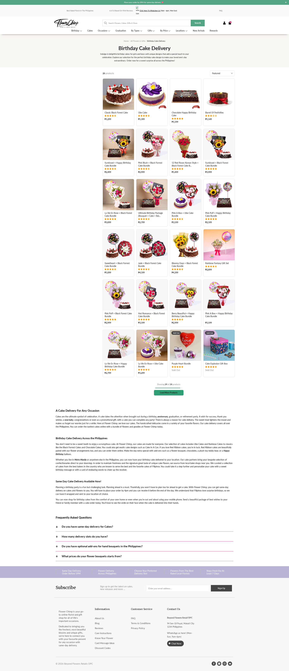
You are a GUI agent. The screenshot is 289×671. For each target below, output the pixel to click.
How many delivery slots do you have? (85, 536)
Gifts (150, 30)
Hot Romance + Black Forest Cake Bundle (151, 315)
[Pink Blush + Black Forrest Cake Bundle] (152, 144)
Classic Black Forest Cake (116, 112)
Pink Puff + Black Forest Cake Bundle (118, 315)
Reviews (99, 628)
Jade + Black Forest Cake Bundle (149, 264)
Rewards (214, 30)
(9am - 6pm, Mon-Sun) (158, 11)
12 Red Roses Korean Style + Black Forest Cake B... (185, 164)
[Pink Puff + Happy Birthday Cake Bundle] (219, 194)
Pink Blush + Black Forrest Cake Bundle (150, 164)
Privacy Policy (138, 628)
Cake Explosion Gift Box (216, 363)
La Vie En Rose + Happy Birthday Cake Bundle (116, 365)
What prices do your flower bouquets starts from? (92, 556)
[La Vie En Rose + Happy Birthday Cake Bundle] (118, 345)
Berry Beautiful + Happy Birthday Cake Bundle (183, 315)
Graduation (120, 30)
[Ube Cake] (152, 94)
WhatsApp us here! (176, 633)
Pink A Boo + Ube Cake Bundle (182, 214)
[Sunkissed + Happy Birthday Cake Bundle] (118, 144)
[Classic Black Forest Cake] (118, 94)
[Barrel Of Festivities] (219, 94)
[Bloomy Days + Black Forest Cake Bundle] (185, 244)
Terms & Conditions (141, 623)
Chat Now (176, 643)
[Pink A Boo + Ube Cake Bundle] (185, 194)
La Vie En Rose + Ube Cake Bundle (150, 365)
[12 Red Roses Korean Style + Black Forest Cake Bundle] (185, 144)
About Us (99, 618)
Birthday (75, 30)
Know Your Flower (104, 638)
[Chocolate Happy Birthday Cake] (185, 94)
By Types (135, 30)
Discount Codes (103, 648)
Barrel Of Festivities (214, 112)
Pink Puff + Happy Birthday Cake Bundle (218, 214)
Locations (180, 30)
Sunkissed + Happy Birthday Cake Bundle (118, 164)
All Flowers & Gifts (138, 41)
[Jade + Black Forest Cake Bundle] (152, 244)
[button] (110, 116)
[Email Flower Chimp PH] (230, 664)
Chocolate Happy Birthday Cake (184, 114)
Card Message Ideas (105, 643)
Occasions (103, 30)
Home (126, 41)
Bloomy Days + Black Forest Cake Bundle (185, 264)
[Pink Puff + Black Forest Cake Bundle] (118, 295)
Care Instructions (103, 633)
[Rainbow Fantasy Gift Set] (219, 244)
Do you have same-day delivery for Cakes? (87, 526)
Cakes (90, 30)
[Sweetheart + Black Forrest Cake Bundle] (118, 244)
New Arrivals (199, 30)
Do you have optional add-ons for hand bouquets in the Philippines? (102, 546)
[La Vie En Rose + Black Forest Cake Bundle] (118, 194)
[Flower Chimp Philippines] (78, 23)
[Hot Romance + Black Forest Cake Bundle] (152, 295)
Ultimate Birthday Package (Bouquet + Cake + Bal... (150, 214)
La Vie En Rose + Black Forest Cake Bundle (118, 214)
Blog (97, 623)
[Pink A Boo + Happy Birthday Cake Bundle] (219, 295)
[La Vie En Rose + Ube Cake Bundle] (152, 345)
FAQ (220, 11)
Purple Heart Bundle (181, 363)
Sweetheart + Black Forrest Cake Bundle (117, 264)
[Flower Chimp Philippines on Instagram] (224, 664)
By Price (164, 30)
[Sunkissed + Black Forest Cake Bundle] (219, 144)
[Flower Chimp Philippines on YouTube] (219, 664)
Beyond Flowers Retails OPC (78, 663)
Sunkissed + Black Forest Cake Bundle (216, 164)
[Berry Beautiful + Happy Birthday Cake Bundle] (185, 295)
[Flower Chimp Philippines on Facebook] (214, 664)
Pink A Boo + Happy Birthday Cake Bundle (219, 315)
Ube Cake (142, 112)
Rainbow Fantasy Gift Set (217, 263)
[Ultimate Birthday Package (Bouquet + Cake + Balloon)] (152, 194)
